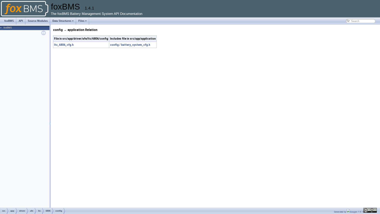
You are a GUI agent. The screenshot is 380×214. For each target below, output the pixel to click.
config (114, 44)
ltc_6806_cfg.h (64, 44)
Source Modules (38, 20)
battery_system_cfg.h (135, 44)
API (21, 20)
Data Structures (61, 20)
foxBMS (9, 20)
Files (81, 20)
